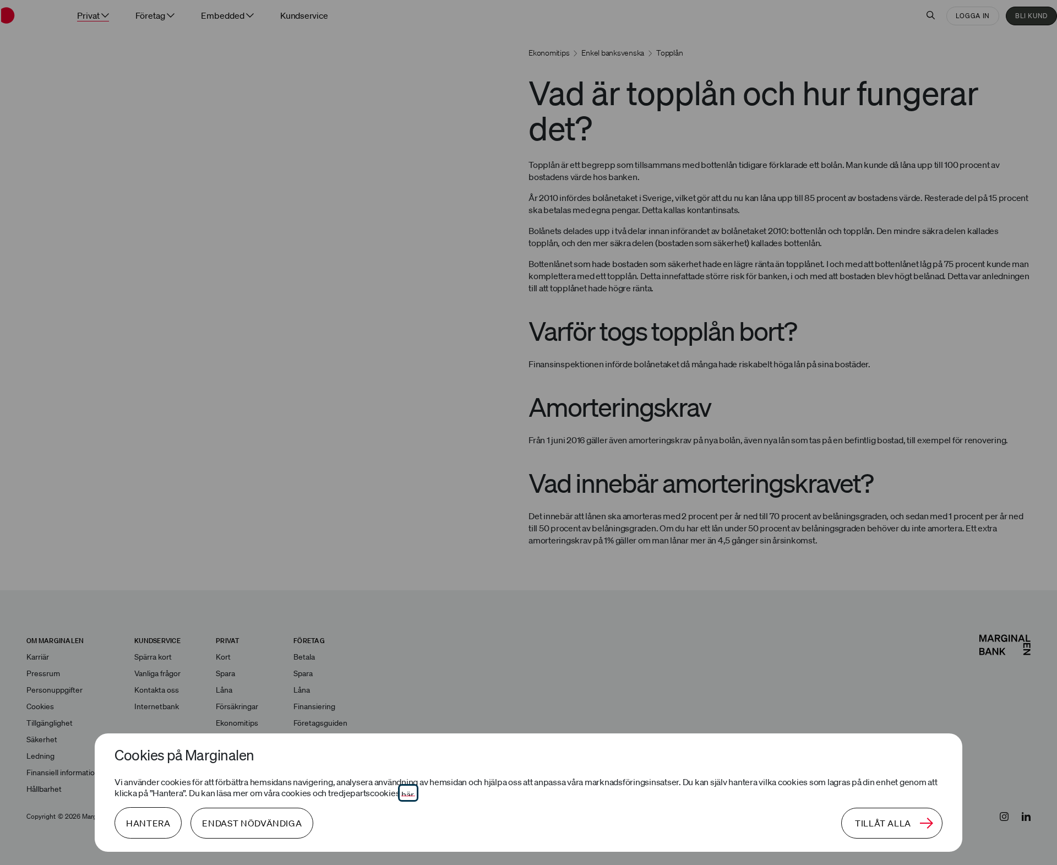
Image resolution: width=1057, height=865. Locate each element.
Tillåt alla (883, 823)
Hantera (148, 823)
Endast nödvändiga (252, 823)
